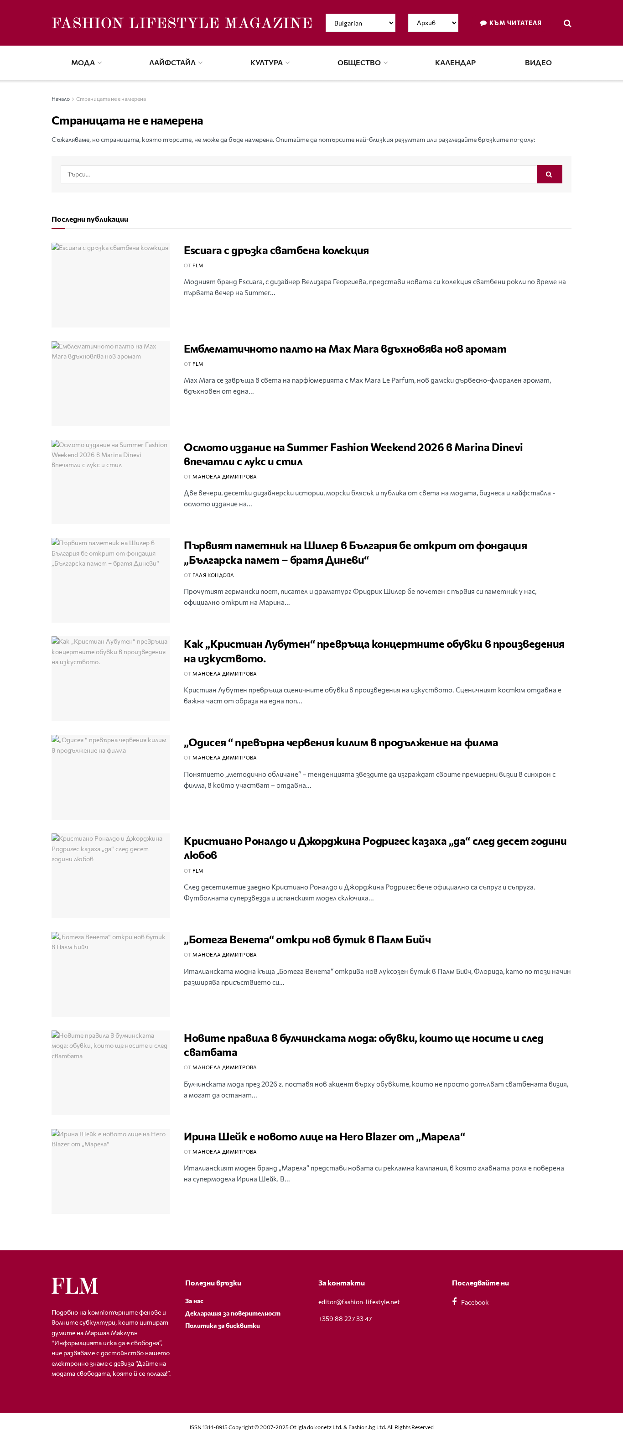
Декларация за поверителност (232, 1313)
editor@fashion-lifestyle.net (359, 1302)
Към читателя (515, 22)
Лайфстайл (172, 62)
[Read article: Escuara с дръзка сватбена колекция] (111, 285)
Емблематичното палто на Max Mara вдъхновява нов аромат (345, 348)
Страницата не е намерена (111, 98)
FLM (197, 265)
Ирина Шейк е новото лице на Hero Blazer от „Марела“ (324, 1136)
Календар (455, 62)
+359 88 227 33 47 (345, 1318)
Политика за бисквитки (222, 1325)
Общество (359, 62)
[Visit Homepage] (182, 22)
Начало (61, 98)
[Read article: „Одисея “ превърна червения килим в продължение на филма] (111, 777)
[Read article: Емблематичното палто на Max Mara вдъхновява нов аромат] (111, 383)
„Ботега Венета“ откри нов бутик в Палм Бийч (307, 939)
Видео (538, 62)
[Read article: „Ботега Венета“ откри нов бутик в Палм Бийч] (111, 974)
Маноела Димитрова (224, 476)
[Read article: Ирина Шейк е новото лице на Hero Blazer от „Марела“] (111, 1171)
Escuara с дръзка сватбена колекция (276, 249)
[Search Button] (567, 22)
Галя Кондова (213, 575)
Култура (266, 62)
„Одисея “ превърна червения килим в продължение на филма (341, 742)
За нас (194, 1301)
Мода (83, 62)
